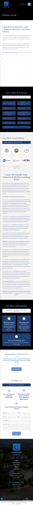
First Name (4, 412)
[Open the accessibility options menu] (2, 499)
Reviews (16, 466)
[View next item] (18, 167)
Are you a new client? (6, 420)
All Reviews (16, 369)
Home (16, 460)
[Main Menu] (29, 4)
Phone (4, 416)
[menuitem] (16, 460)
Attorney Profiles (16, 462)
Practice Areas (16, 464)
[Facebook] (16, 457)
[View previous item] (14, 167)
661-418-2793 (23, 4)
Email (18, 416)
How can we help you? (6, 424)
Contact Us (16, 468)
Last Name (19, 412)
